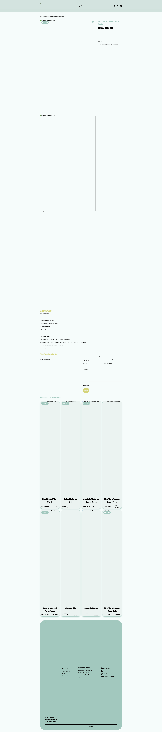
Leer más (55, 507)
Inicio (62, 6)
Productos (68, 6)
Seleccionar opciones (96, 614)
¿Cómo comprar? (85, 6)
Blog (76, 6)
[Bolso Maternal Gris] (70, 448)
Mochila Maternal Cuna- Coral (112, 500)
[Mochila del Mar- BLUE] (50, 448)
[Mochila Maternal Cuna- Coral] (112, 448)
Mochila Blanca (91, 608)
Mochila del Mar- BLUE (50, 500)
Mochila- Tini (71, 608)
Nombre (85, 363)
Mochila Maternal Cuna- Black (91, 500)
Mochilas (106, 42)
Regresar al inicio (83, 677)
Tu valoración (86, 369)
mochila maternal (108, 44)
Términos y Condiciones (85, 675)
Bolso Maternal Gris (70, 500)
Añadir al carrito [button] (117, 506)
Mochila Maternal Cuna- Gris (112, 609)
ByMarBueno (97, 6)
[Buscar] (114, 6)
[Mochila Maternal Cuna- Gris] (112, 557)
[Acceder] (121, 6)
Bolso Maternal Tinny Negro (50, 609)
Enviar (86, 390)
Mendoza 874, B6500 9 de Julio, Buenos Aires (67, 674)
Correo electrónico (108, 363)
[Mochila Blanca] (91, 557)
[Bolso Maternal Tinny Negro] (50, 557)
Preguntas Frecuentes (85, 671)
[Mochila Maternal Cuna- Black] (91, 448)
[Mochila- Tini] (70, 557)
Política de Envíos (83, 673)
